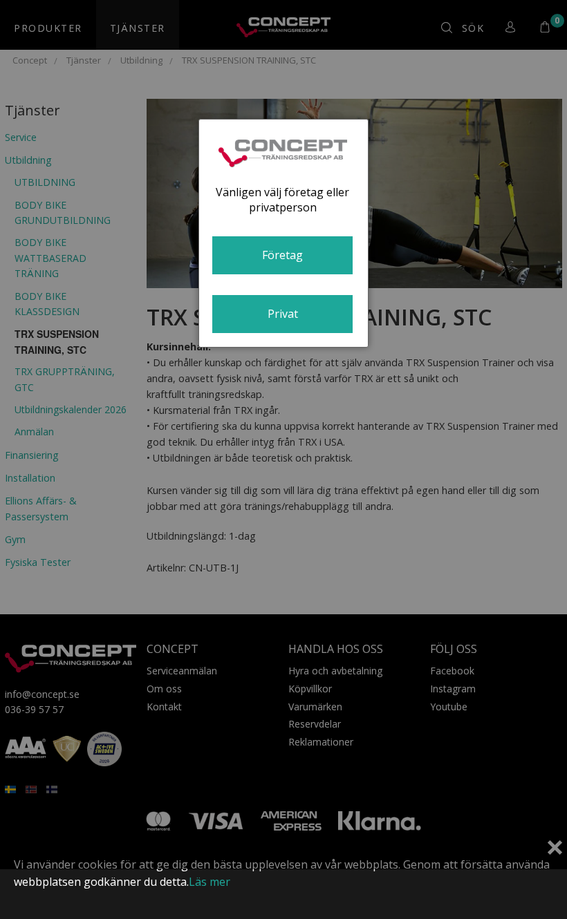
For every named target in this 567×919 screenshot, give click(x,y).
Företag (282, 255)
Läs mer (209, 881)
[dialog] (283, 233)
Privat (283, 313)
